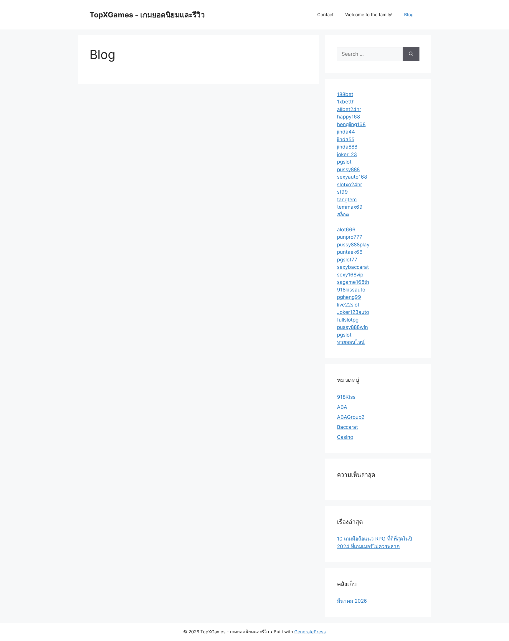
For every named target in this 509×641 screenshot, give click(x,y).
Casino (345, 437)
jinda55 (345, 139)
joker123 (347, 154)
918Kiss (346, 397)
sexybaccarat (353, 267)
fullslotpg (347, 320)
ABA (342, 407)
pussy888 (348, 169)
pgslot (344, 162)
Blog (409, 14)
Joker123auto (353, 312)
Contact (325, 14)
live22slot (348, 305)
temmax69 (350, 207)
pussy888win (352, 327)
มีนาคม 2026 (352, 601)
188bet (345, 94)
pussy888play (353, 245)
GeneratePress (310, 632)
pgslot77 (347, 260)
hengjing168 (351, 124)
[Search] (411, 54)
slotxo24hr (349, 184)
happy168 (348, 117)
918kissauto (351, 290)
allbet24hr (349, 109)
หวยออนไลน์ (351, 342)
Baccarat (347, 427)
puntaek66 (350, 252)
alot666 (346, 230)
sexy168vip (350, 275)
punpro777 (349, 237)
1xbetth (346, 102)
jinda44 (346, 132)
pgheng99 (349, 297)
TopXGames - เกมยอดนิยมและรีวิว (147, 14)
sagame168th (353, 282)
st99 (342, 192)
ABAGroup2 (350, 417)
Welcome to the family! (368, 14)
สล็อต (343, 214)
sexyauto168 (352, 177)
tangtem (347, 199)
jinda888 (347, 147)
